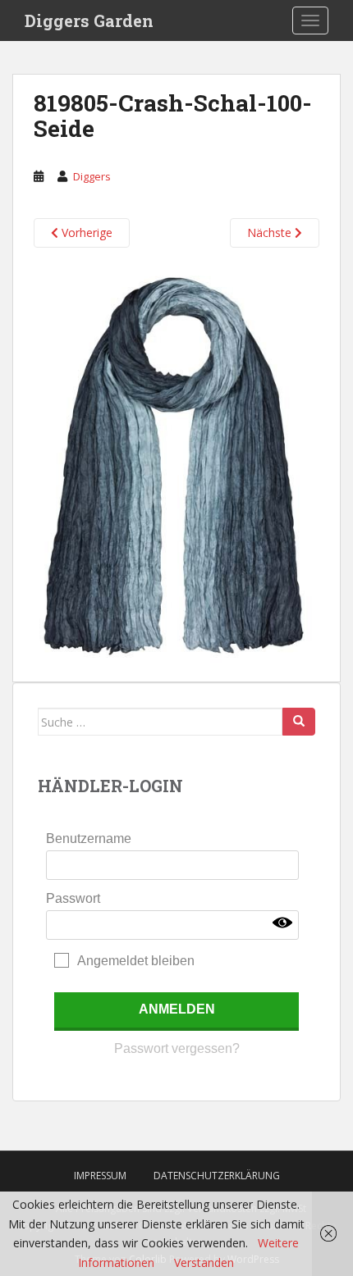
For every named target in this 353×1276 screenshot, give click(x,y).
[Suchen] (298, 722)
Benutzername (88, 838)
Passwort (73, 898)
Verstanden (204, 1262)
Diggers (92, 176)
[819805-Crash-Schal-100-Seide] (176, 464)
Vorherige (85, 232)
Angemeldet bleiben (136, 961)
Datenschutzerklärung (217, 1176)
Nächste (271, 232)
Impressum (100, 1176)
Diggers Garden (89, 20)
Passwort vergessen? (177, 1048)
